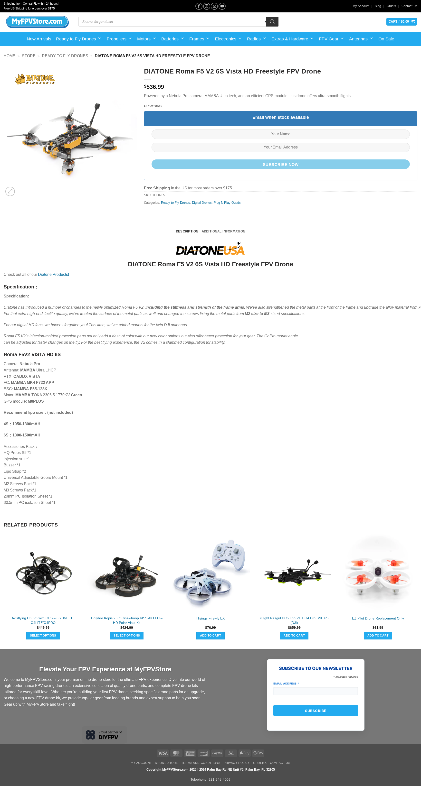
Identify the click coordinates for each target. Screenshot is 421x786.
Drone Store (166, 763)
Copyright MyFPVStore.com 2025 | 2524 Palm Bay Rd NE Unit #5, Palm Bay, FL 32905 (210, 769)
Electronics (225, 39)
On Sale (386, 39)
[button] (10, 191)
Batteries (170, 39)
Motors (144, 39)
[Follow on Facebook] (198, 6)
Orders (391, 6)
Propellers (116, 39)
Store (29, 56)
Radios (254, 39)
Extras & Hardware (289, 39)
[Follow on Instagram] (206, 6)
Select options (43, 635)
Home (9, 56)
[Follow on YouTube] (222, 6)
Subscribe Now (280, 165)
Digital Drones (202, 202)
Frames (196, 39)
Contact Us (409, 6)
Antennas (358, 39)
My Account (361, 6)
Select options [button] (127, 635)
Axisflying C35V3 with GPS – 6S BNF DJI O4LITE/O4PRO (43, 620)
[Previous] (4, 590)
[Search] (272, 22)
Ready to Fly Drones (76, 39)
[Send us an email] (214, 6)
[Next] (417, 590)
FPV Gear (328, 39)
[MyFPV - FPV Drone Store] (37, 22)
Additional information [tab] (223, 231)
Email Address (286, 683)
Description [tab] (187, 231)
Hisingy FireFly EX (210, 618)
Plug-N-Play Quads (227, 202)
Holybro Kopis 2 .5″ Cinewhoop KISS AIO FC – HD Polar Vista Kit (127, 620)
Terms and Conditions (200, 763)
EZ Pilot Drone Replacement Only (378, 618)
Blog (378, 6)
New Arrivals (39, 39)
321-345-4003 (219, 779)
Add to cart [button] (210, 635)
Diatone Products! (53, 274)
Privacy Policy (237, 763)
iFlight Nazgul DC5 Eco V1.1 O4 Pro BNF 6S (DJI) (294, 620)
